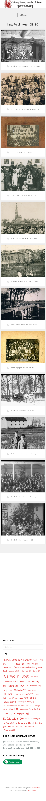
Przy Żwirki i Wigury (18, 257)
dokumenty (26, 671)
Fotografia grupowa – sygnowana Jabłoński (21, 344)
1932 (31, 540)
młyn (30, 325)
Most (8, 694)
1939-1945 (32, 663)
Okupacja (10, 701)
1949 (12, 454)
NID (33, 698)
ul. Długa (19, 713)
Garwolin (19, 152)
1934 (31, 66)
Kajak (23, 325)
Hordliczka (25, 681)
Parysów (22, 702)
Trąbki (8, 713)
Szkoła (30, 195)
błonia (13, 325)
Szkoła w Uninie (17, 171)
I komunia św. (27, 152)
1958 (12, 238)
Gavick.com (36, 788)
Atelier (8, 667)
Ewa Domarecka (21, 195)
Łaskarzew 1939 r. (17, 85)
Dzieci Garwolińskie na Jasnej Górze (21, 214)
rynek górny (24, 705)
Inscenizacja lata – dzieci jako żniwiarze (22, 42)
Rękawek (13, 709)
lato (27, 325)
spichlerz (23, 454)
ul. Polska (9, 723)
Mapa (8, 690)
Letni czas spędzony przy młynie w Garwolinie (21, 301)
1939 (20, 664)
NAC (29, 694)
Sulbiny (33, 454)
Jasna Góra (33, 238)
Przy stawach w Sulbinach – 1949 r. (21, 429)
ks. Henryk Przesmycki (23, 109)
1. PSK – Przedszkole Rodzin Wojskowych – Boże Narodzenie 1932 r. (23, 516)
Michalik (20, 690)
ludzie (31, 368)
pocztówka (10, 705)
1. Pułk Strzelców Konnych (20, 66)
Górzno (35, 676)
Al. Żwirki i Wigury (17, 281)
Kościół (16, 686)
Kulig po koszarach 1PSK (19, 386)
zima (19, 726)
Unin (34, 195)
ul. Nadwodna (32, 718)
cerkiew (36, 66)
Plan (30, 702)
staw (28, 454)
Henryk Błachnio (11, 681)
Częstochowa (19, 238)
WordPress (31, 790)
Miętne (32, 690)
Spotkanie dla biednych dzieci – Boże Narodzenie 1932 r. (22, 473)
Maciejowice (34, 685)
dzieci (13, 109)
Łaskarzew (35, 109)
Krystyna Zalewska (22, 368)
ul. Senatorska (23, 723)
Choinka (32, 497)
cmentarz (14, 671)
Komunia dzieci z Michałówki (20, 128)
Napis (31, 281)
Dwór (36, 671)
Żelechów (9, 730)
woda (35, 325)
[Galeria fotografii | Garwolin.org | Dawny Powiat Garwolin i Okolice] (23, 4)
